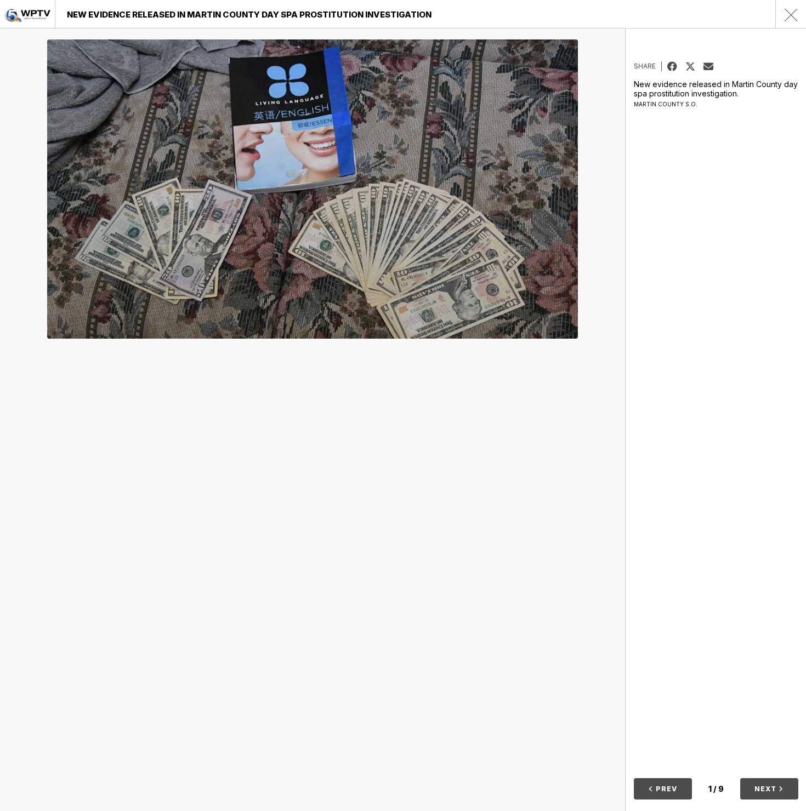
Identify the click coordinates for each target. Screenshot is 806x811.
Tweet (694, 66)
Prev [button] (665, 789)
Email (712, 66)
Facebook (676, 66)
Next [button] (766, 789)
